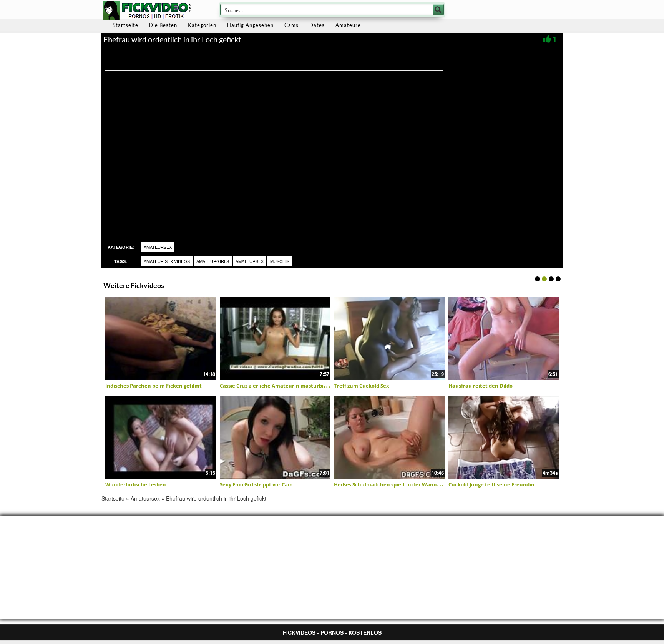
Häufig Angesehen (250, 25)
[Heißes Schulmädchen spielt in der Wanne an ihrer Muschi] (389, 437)
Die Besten (163, 25)
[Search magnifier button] (438, 9)
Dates (317, 25)
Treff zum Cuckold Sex (361, 385)
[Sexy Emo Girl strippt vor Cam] (275, 437)
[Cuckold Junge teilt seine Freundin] (503, 437)
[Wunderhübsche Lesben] (160, 437)
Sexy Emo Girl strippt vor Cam (256, 484)
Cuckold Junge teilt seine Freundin (491, 484)
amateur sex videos (167, 261)
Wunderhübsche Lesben (135, 484)
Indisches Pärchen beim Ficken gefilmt (153, 385)
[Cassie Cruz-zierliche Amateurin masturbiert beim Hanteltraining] (275, 338)
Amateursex (158, 247)
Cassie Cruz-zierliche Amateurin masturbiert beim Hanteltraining (302, 385)
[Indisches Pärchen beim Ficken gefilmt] (160, 338)
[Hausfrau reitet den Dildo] (503, 338)
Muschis (279, 261)
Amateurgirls (212, 261)
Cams (291, 25)
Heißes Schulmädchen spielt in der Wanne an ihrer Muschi (407, 484)
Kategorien (202, 25)
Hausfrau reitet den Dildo (480, 385)
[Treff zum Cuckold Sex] (389, 338)
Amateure (348, 25)
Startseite (125, 25)
